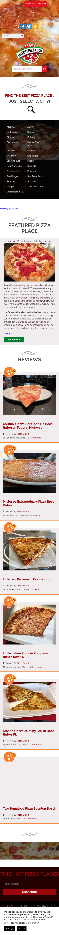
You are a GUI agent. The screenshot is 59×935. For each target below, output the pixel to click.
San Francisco (35, 176)
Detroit (31, 150)
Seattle (11, 181)
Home (10, 906)
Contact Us (45, 906)
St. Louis (32, 181)
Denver (11, 150)
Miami (30, 161)
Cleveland (12, 142)
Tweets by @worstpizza (9, 209)
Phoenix (31, 171)
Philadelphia (13, 171)
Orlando (31, 166)
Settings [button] (9, 928)
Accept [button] (22, 928)
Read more (14, 339)
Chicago (31, 137)
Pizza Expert (23, 434)
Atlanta (11, 127)
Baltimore (12, 132)
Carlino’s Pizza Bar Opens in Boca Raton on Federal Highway (28, 425)
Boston (31, 132)
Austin (30, 127)
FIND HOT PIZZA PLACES (35, 4)
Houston (11, 155)
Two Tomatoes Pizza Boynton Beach (29, 808)
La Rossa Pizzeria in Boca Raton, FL (29, 579)
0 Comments (34, 437)
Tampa (10, 186)
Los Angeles (13, 161)
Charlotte (12, 137)
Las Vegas (32, 155)
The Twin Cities (35, 186)
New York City (14, 166)
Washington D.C (15, 191)
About (25, 906)
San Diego (12, 176)
